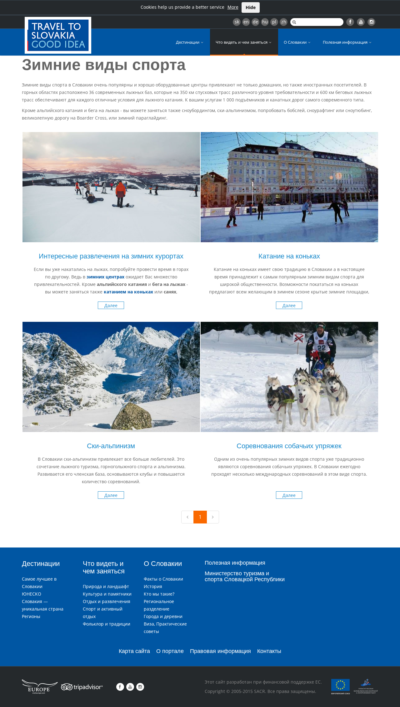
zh (283, 22)
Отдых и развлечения (106, 601)
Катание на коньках (289, 256)
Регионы (31, 616)
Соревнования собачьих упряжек (289, 446)
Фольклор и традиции (106, 624)
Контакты (269, 651)
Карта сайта (134, 651)
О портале (170, 651)
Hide (251, 7)
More (233, 7)
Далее (111, 305)
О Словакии (296, 42)
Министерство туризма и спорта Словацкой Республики (245, 577)
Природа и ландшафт (106, 586)
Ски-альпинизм (111, 446)
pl (274, 22)
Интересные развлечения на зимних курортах (111, 256)
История (153, 586)
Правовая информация (220, 651)
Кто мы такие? (159, 594)
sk (237, 22)
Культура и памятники (107, 594)
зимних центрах (105, 277)
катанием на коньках (128, 292)
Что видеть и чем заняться (242, 42)
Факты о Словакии (163, 579)
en (246, 22)
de (255, 22)
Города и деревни (163, 616)
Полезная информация (345, 42)
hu (265, 22)
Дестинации (188, 42)
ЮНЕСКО (31, 594)
